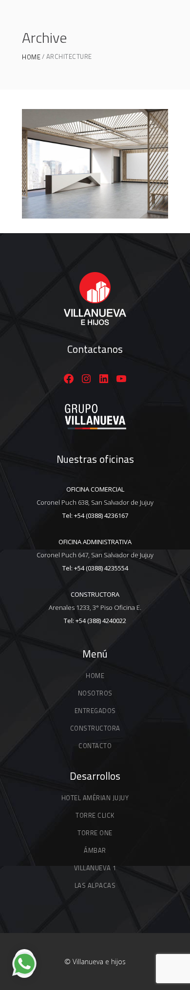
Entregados (95, 710)
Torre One (95, 833)
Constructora (95, 728)
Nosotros (95, 693)
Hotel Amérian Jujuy (95, 798)
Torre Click (95, 815)
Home (31, 57)
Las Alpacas (95, 885)
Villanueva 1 (95, 868)
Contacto (95, 746)
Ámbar (95, 850)
